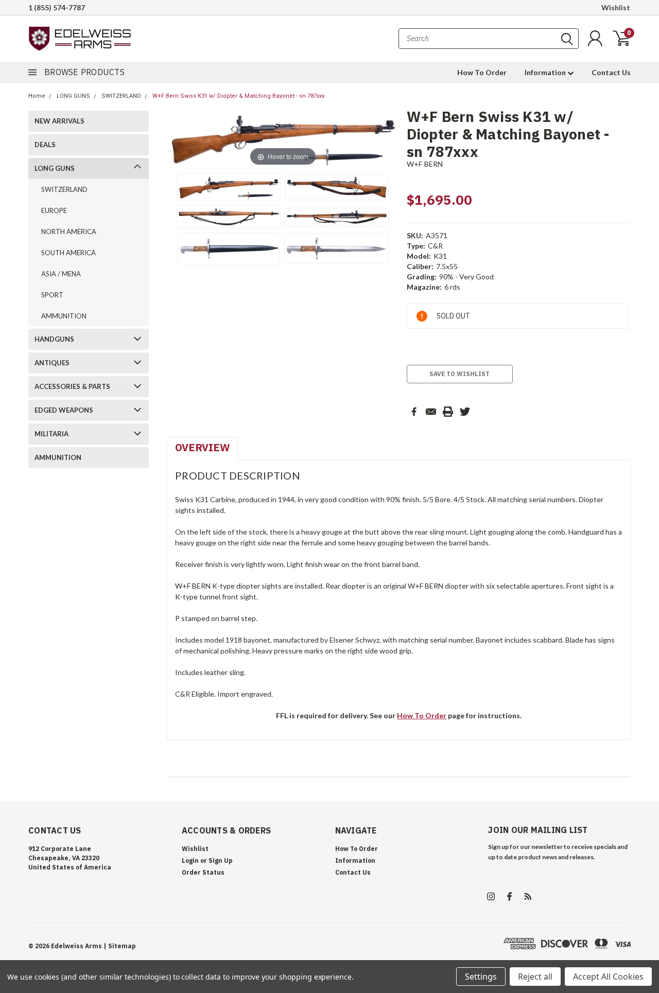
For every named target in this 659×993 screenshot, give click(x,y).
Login (190, 860)
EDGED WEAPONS (63, 410)
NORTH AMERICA (68, 231)
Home (36, 96)
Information (546, 72)
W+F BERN (425, 163)
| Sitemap (119, 946)
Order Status (203, 872)
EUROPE (54, 210)
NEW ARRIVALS (59, 121)
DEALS (45, 144)
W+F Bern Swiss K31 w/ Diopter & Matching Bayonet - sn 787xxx (238, 96)
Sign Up (221, 860)
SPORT (52, 295)
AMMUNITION (63, 316)
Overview (202, 447)
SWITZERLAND (121, 96)
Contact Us (611, 72)
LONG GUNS (73, 96)
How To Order (482, 72)
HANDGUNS (54, 339)
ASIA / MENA (61, 274)
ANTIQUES (52, 363)
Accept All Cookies (608, 976)
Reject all (535, 976)
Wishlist (615, 7)
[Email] (431, 411)
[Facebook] (414, 411)
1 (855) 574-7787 (56, 7)
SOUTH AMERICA (68, 253)
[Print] (448, 411)
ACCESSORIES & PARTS (72, 386)
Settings (481, 976)
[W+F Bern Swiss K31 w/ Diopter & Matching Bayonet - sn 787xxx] (228, 187)
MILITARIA (51, 434)
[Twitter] (465, 411)
